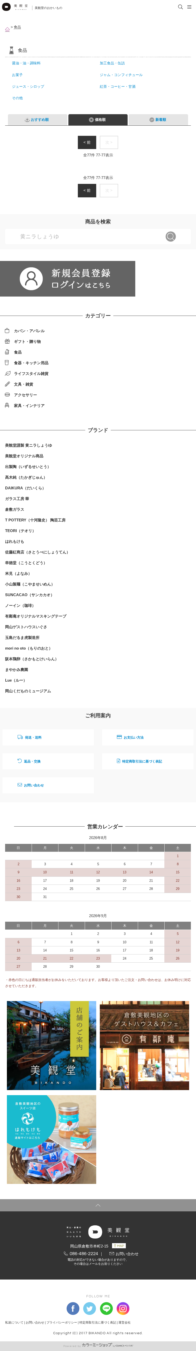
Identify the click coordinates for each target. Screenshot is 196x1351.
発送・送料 (33, 737)
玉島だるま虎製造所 (22, 637)
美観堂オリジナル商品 (24, 456)
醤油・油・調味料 (26, 63)
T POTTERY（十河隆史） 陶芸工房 (35, 520)
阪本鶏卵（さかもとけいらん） (32, 659)
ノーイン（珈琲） (20, 605)
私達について (14, 1322)
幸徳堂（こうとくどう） (26, 563)
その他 (17, 98)
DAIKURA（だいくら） (25, 488)
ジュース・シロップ (28, 87)
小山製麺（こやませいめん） (30, 584)
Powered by (72, 1346)
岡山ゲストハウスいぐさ (26, 627)
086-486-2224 (84, 1254)
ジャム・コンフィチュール (121, 75)
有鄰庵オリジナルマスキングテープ (35, 616)
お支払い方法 (134, 737)
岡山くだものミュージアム (28, 691)
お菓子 (17, 75)
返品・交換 (32, 761)
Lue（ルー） (16, 680)
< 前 (87, 142)
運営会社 (124, 1322)
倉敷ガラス (14, 509)
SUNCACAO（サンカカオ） (29, 595)
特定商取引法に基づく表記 (142, 761)
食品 (17, 27)
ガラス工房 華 (17, 498)
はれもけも (14, 541)
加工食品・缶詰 (112, 63)
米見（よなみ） (18, 573)
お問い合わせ (34, 785)
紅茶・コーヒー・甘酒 (118, 87)
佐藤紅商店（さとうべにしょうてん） (37, 552)
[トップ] (98, 1205)
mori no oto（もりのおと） (29, 648)
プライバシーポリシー (61, 1322)
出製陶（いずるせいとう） (28, 466)
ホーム (7, 29)
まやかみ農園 (16, 669)
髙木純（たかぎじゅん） (26, 477)
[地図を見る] (119, 1245)
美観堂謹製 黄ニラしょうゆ (28, 445)
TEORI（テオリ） (20, 530)
